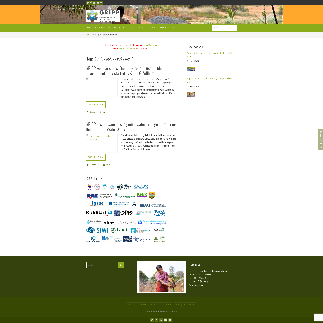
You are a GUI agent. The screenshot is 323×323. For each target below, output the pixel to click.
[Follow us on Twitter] (88, 3)
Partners (177, 305)
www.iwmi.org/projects (127, 48)
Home (130, 305)
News (108, 112)
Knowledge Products (156, 305)
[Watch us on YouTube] (101, 3)
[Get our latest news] (94, 3)
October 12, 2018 (95, 112)
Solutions (168, 305)
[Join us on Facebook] (91, 3)
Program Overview (141, 305)
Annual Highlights (189, 305)
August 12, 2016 (95, 165)
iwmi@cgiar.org (151, 45)
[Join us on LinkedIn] (98, 3)
